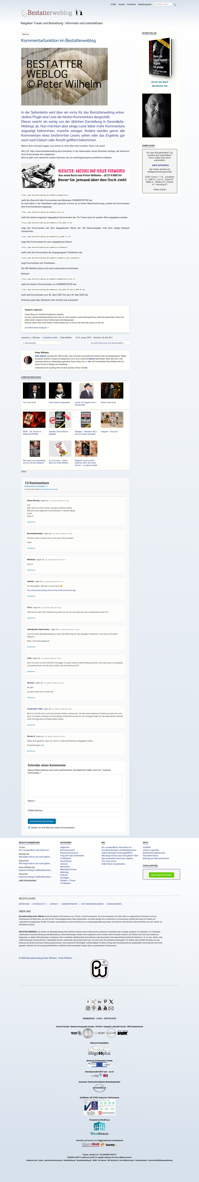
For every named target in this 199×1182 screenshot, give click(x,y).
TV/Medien (65, 883)
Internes (64, 864)
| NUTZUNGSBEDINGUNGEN (90, 904)
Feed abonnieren (150, 855)
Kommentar (34, 773)
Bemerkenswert (67, 850)
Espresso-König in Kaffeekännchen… (35, 870)
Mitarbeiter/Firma (68, 869)
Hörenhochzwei (141, 1160)
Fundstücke (65, 858)
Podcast (64, 875)
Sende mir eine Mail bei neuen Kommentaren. (53, 827)
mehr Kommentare (27, 880)
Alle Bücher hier (160, 86)
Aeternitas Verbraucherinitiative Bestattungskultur (99, 1082)
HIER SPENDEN (160, 165)
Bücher (92, 359)
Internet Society (62, 1027)
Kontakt (122, 4)
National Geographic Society (82, 1027)
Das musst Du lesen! (161, 875)
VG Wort (98, 1027)
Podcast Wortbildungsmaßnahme (160, 1160)
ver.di (111, 1072)
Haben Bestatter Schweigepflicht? (117, 853)
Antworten (31, 522)
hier (89, 361)
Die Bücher (131, 4)
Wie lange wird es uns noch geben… (35, 857)
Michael (30, 683)
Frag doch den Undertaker (72, 855)
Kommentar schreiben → (36, 486)
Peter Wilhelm (42, 352)
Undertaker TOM (34, 709)
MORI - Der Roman (99, 1160)
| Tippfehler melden (50, 337)
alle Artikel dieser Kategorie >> (37, 328)
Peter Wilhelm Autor (126, 1160)
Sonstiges (64, 878)
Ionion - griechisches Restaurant (50, 1160)
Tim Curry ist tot (109, 861)
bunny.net (119, 1140)
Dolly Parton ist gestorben (113, 864)
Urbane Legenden (151, 850)
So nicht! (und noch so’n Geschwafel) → (108, 343)
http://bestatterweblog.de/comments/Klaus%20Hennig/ (51, 590)
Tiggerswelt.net (104, 1140)
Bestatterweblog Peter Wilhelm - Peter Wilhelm (49, 958)
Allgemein (64, 847)
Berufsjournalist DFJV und (96, 1072)
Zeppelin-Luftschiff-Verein (115, 1027)
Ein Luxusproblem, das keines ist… (34, 850)
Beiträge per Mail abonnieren (156, 858)
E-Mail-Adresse (35, 810)
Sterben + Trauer (68, 880)
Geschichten (66, 861)
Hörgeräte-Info (31, 1160)
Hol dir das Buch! (159, 82)
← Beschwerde (29, 343)
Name (31, 801)
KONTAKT (53, 904)
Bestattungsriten (145, 4)
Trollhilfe (147, 847)
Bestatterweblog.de (84, 1160)
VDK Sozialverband (135, 1027)
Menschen (65, 867)
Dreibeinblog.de (70, 1160)
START (113, 4)
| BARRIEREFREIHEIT (68, 904)
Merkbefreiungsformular (154, 853)
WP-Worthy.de (113, 1160)
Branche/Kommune (69, 853)
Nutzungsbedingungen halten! (48, 489)
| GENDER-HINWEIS (113, 904)
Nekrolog (64, 872)
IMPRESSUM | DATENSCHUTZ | (34, 904)
